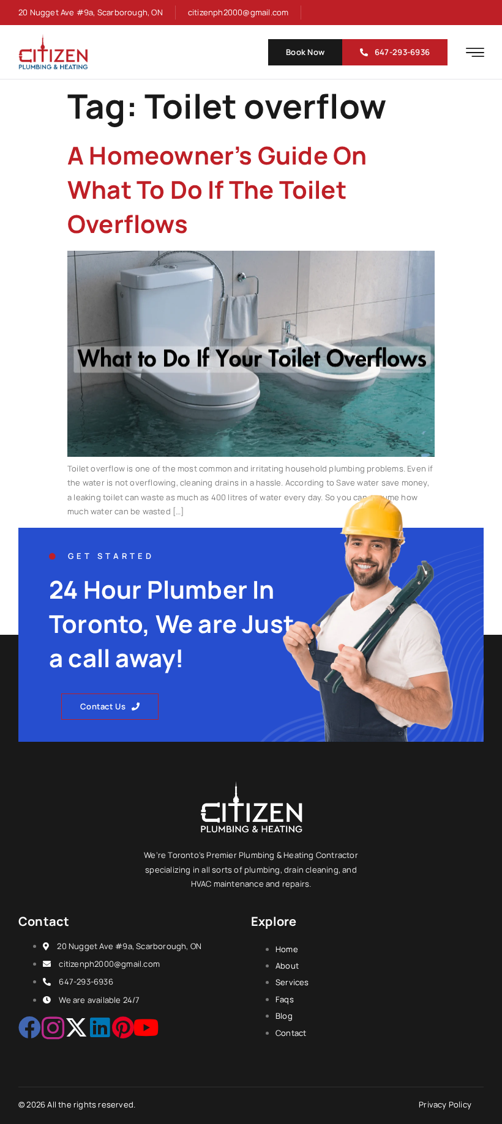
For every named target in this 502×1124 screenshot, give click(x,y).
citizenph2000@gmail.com (238, 12)
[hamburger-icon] (475, 53)
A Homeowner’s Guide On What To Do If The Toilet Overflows (217, 189)
